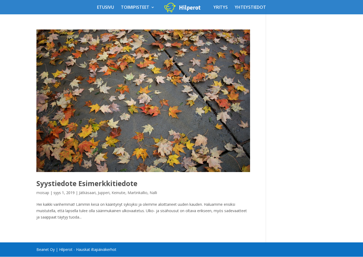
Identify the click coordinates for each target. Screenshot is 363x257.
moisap (42, 192)
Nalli (153, 192)
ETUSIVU (105, 7)
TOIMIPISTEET (135, 7)
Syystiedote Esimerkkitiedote (86, 183)
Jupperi (103, 192)
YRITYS (220, 7)
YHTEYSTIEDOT (250, 7)
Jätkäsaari (87, 192)
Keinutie (118, 192)
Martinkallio (137, 192)
